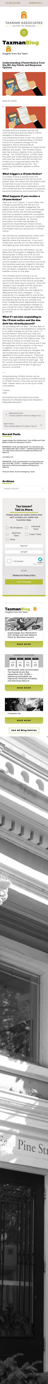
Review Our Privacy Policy (24, 575)
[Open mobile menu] (24, 33)
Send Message (24, 582)
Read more (24, 644)
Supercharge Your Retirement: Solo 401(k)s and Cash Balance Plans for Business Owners (23, 441)
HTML (24, 571)
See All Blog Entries (24, 730)
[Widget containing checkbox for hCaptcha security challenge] (24, 561)
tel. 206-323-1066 (13, 3)
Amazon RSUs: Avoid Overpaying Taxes (18, 472)
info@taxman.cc (35, 3)
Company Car (7, 457)
